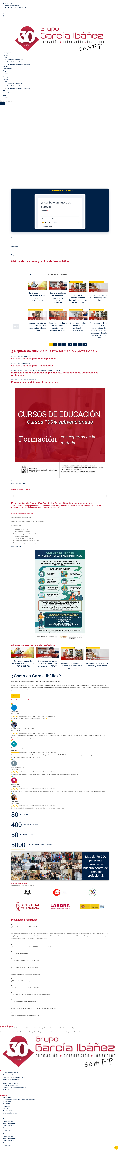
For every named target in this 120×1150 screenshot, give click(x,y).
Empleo (5, 66)
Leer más (15, 695)
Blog (4, 71)
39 (80, 344)
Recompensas (7, 53)
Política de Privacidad (9, 1123)
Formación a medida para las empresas (18, 64)
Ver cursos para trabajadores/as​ (20, 363)
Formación (14, 238)
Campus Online (7, 68)
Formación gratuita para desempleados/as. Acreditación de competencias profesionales (54, 373)
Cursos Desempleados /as (10, 1072)
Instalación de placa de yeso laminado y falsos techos (99, 297)
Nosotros (5, 55)
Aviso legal (6, 1119)
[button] (13, 496)
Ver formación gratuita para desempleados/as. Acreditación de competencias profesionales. (37, 370)
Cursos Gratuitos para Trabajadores (32, 365)
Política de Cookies (8, 1125)
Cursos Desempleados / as (15, 59)
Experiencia (14, 246)
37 (70, 344)
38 (75, 344)
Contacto (5, 73)
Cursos (5, 57)
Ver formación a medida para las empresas (23, 379)
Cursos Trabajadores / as (14, 62)
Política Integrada (8, 1121)
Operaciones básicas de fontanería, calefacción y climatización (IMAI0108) (58, 298)
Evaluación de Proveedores (11, 1079)
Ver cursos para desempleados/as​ (21, 356)
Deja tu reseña (7, 1130)
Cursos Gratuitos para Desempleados (33, 358)
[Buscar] (2, 103)
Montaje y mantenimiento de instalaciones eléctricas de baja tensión (72, 665)
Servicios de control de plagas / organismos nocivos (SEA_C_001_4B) (23, 663)
